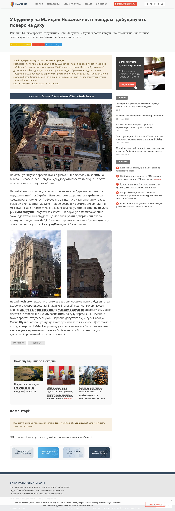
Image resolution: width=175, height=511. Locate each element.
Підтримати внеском (125, 4)
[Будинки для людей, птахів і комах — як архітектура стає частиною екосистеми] (93, 375)
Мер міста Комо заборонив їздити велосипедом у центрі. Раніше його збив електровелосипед (140, 149)
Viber (72, 96)
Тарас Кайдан (56, 45)
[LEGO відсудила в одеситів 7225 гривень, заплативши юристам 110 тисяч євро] (61, 375)
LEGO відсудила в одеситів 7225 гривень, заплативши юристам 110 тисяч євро (60, 393)
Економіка (101, 4)
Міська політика (72, 4)
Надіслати (96, 8)
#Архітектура (18, 343)
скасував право (26, 330)
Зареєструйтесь (63, 423)
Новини (39, 4)
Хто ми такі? (53, 83)
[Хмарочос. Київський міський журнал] (19, 3)
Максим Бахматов (71, 310)
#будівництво (37, 343)
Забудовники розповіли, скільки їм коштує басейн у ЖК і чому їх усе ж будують (137, 105)
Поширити (63, 8)
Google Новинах (86, 96)
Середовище (53, 4)
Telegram (46, 96)
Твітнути (80, 8)
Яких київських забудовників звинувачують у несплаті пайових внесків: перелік (140, 205)
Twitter (55, 96)
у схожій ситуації (44, 224)
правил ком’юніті (81, 437)
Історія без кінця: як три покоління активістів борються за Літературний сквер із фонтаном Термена (139, 195)
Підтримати (114, 8)
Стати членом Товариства (28, 83)
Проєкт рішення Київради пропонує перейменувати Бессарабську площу (134, 126)
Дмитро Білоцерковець (37, 310)
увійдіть (79, 423)
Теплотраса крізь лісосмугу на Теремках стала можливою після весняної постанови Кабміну (139, 137)
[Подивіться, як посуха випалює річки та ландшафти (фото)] (28, 373)
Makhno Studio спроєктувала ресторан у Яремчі (140, 115)
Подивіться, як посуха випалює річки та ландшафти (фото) (26, 388)
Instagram (64, 96)
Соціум (88, 4)
